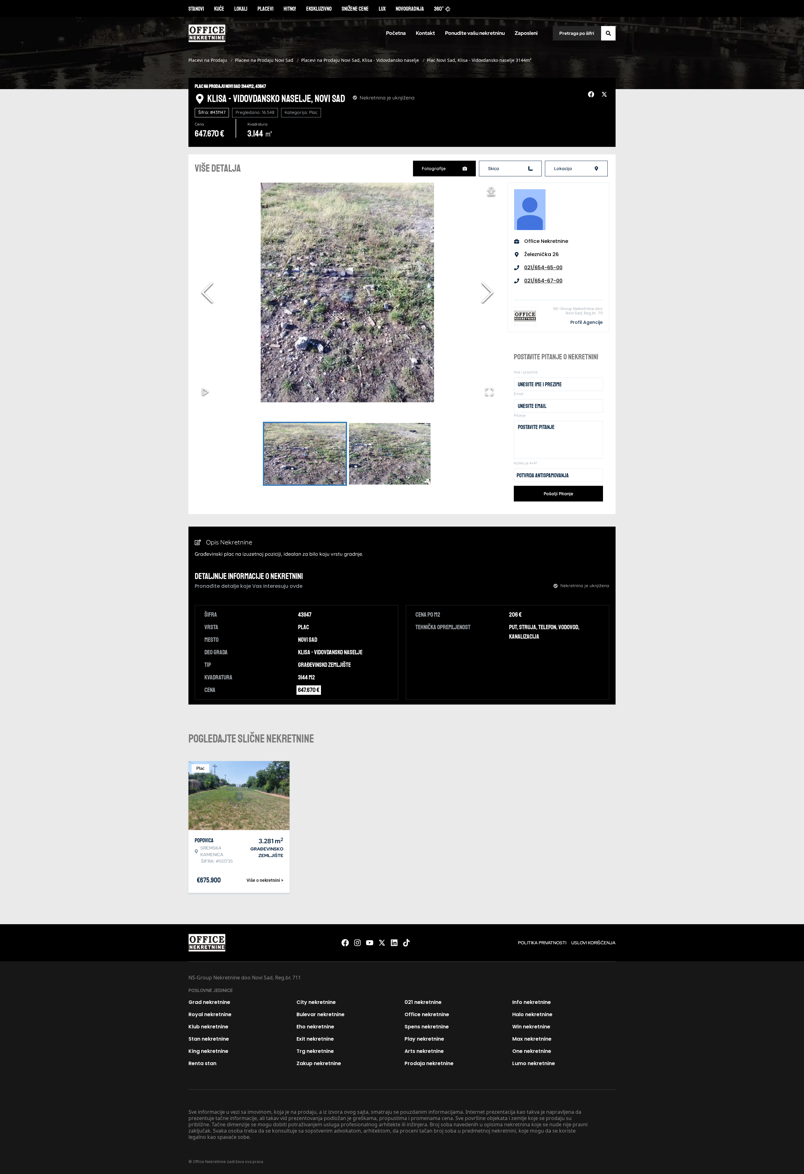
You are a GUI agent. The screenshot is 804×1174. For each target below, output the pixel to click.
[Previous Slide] (207, 292)
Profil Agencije (586, 322)
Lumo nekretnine (533, 1063)
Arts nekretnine (424, 1051)
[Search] (608, 33)
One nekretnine (531, 1051)
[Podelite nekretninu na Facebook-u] (592, 94)
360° (439, 8)
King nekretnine (208, 1051)
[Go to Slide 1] (305, 454)
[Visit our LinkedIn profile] (394, 942)
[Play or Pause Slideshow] (205, 391)
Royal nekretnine (209, 1014)
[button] (347, 292)
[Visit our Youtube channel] (369, 942)
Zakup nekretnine (318, 1063)
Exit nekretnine (315, 1039)
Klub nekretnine (208, 1026)
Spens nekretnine (427, 1026)
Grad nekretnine (209, 1002)
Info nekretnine (531, 1002)
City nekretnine (316, 1002)
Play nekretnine (424, 1039)
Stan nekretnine (208, 1039)
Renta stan (202, 1063)
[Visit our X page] (382, 942)
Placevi (266, 8)
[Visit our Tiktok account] (406, 942)
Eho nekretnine (315, 1026)
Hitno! (290, 8)
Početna (396, 33)
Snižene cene (355, 8)
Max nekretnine (531, 1039)
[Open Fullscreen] (489, 391)
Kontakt (425, 33)
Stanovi (196, 8)
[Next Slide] (487, 292)
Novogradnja (410, 8)
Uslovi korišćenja (593, 943)
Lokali (240, 8)
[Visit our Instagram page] (357, 942)
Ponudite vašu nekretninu (475, 33)
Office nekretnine (427, 1014)
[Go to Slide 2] (390, 454)
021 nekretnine (423, 1002)
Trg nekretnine (315, 1051)
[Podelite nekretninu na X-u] (605, 94)
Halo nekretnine (532, 1014)
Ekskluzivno (319, 8)
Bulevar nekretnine (320, 1014)
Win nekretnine (531, 1026)
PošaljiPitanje (558, 493)
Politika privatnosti (542, 943)
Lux (382, 8)
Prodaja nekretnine (429, 1063)
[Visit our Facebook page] (345, 942)
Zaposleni (526, 33)
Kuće (219, 8)
